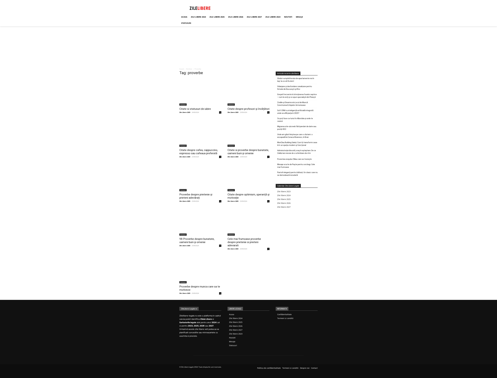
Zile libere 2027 (284, 207)
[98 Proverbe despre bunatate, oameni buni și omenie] (200, 222)
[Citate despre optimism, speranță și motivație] (248, 177)
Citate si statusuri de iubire (195, 108)
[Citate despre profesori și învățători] (248, 92)
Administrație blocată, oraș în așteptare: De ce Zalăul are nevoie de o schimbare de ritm (296, 151)
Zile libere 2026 (284, 203)
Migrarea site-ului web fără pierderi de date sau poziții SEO (296, 127)
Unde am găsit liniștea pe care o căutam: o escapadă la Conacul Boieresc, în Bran (295, 135)
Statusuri (183, 104)
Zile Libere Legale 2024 (189, 367)
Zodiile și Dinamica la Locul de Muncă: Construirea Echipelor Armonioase (292, 103)
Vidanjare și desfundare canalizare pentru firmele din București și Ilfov (294, 87)
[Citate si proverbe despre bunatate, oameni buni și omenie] (248, 133)
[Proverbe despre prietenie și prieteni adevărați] (200, 177)
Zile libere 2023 (284, 191)
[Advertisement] (248, 46)
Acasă (181, 69)
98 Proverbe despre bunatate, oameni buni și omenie (196, 240)
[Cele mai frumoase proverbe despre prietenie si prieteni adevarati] (248, 222)
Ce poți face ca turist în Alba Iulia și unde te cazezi (295, 119)
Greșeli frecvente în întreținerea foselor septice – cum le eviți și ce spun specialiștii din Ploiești (297, 95)
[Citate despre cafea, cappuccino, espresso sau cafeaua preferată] (200, 133)
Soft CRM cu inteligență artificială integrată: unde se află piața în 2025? (295, 111)
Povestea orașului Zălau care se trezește (294, 159)
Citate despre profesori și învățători (248, 108)
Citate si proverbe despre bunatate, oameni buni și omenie (248, 152)
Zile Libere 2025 (184, 112)
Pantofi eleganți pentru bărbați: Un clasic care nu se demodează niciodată (297, 173)
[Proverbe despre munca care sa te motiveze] (200, 269)
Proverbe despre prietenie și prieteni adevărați (195, 196)
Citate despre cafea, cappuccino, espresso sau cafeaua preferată (198, 152)
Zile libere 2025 (284, 199)
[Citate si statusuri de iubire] (200, 92)
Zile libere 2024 (284, 195)
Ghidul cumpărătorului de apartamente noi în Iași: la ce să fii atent (295, 79)
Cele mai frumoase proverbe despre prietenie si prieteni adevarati (244, 242)
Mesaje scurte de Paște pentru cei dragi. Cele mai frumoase (296, 165)
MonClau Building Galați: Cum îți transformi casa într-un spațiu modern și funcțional (297, 143)
